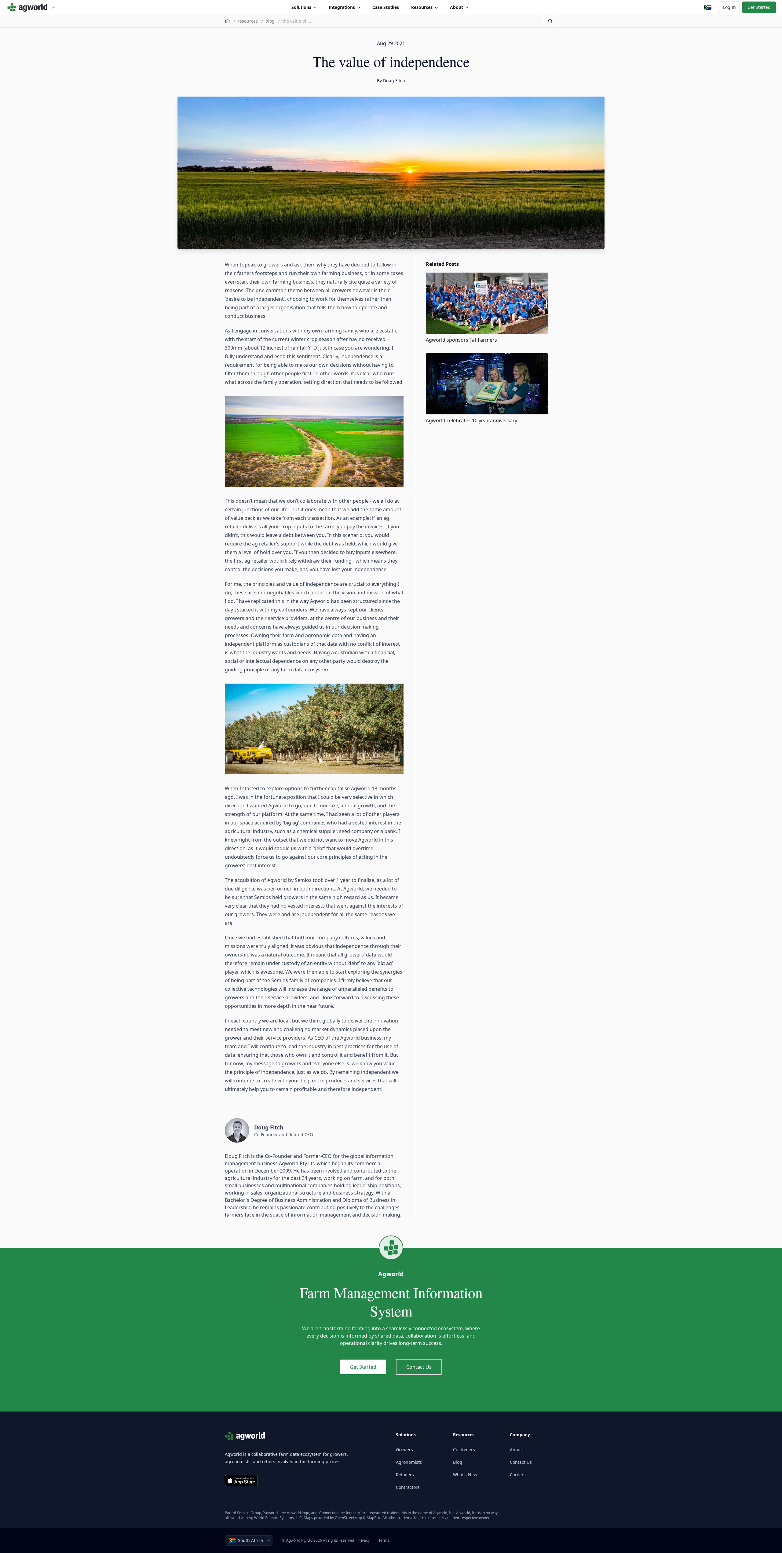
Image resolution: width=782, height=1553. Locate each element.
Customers (464, 1449)
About (456, 7)
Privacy (363, 1540)
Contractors (408, 1487)
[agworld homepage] (31, 7)
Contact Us (419, 1367)
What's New (465, 1475)
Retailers (405, 1475)
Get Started (759, 7)
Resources (422, 7)
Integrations (342, 7)
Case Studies (385, 7)
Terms (383, 1540)
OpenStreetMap (348, 1517)
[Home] (227, 21)
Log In (729, 7)
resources (248, 21)
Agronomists (409, 1462)
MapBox (374, 1517)
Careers (518, 1475)
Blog (457, 1462)
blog (270, 21)
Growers (404, 1449)
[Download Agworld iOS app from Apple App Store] (241, 1480)
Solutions (301, 7)
